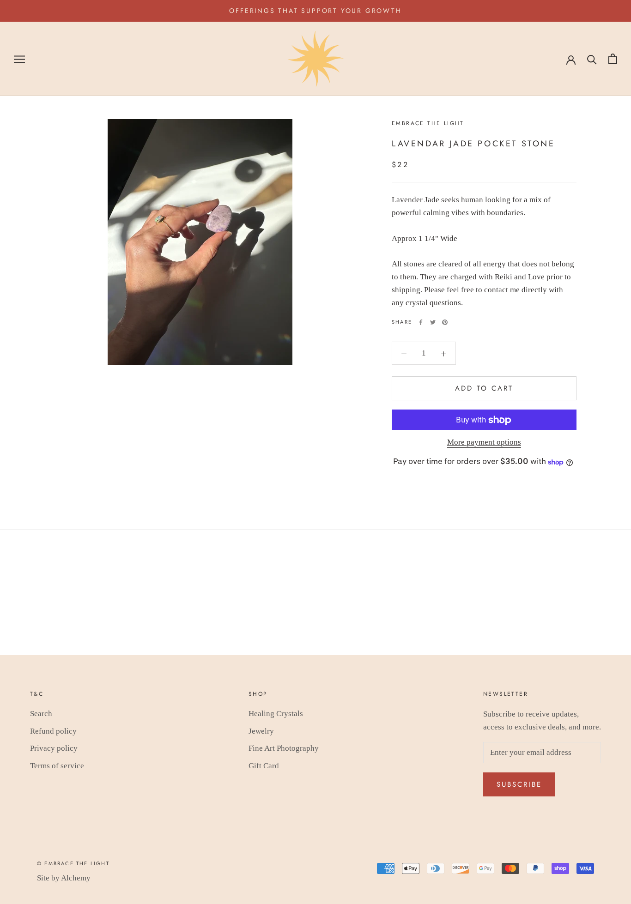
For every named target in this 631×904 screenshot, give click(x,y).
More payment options (484, 442)
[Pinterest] (445, 322)
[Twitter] (433, 322)
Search (41, 713)
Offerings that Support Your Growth (315, 10)
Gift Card (264, 765)
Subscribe (519, 784)
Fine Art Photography (284, 748)
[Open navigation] (19, 58)
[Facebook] (421, 322)
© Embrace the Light (73, 863)
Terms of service (57, 765)
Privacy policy (54, 748)
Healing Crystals (276, 713)
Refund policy (53, 731)
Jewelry (261, 731)
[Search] (592, 59)
